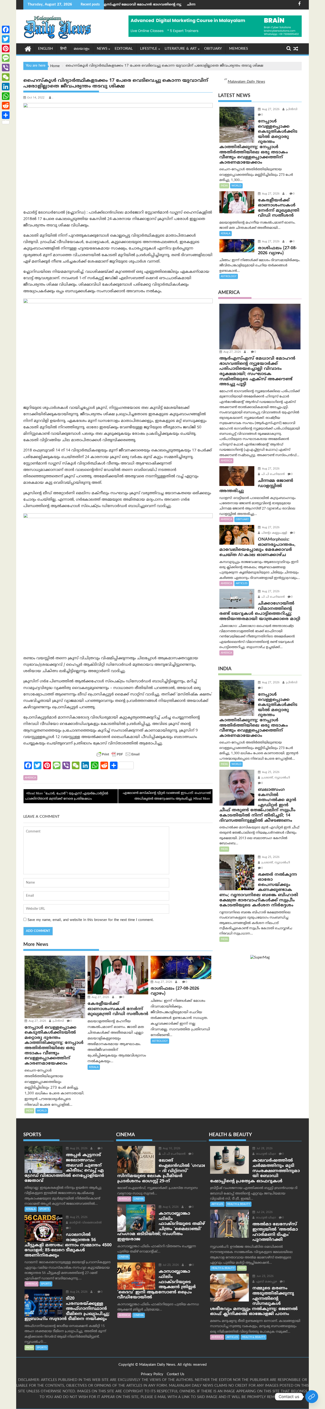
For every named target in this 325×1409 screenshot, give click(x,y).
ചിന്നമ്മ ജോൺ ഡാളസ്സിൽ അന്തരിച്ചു (166, 5)
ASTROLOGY (160, 1041)
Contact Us (175, 1374)
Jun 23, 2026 (265, 1276)
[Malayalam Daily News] (28, 48)
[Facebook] (5, 29)
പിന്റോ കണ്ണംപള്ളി (274, 533)
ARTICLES (241, 583)
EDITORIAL (124, 49)
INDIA (29, 1110)
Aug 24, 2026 (78, 1292)
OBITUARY (213, 49)
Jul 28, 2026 (264, 1148)
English (45, 49)
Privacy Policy (152, 1374)
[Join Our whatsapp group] (311, 1396)
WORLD (42, 1110)
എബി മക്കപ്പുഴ (266, 1282)
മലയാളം (81, 49)
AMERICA (30, 777)
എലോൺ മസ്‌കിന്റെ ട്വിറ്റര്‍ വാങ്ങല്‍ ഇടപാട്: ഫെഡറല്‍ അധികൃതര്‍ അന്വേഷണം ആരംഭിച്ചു (167, 796)
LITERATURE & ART (181, 49)
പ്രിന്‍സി (58, 1021)
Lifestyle (148, 49)
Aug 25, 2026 (270, 772)
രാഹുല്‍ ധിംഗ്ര (265, 1154)
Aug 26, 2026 (78, 1148)
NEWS (102, 49)
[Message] (5, 58)
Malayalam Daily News (246, 81)
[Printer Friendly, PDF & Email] (118, 754)
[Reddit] (5, 105)
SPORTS (44, 1209)
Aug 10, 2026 (171, 1148)
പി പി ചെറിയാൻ (273, 474)
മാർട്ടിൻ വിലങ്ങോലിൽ (85, 1223)
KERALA (93, 1067)
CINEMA (138, 1199)
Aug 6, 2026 (170, 1207)
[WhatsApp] (5, 96)
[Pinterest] (5, 48)
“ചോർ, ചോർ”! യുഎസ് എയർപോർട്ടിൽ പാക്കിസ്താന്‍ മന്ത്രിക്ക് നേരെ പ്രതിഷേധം (66, 796)
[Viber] (5, 67)
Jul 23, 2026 (170, 1265)
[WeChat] (5, 77)
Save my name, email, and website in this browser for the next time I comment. (91, 920)
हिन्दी (63, 49)
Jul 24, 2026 (264, 1212)
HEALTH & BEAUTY (238, 1204)
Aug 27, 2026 (37, 1021)
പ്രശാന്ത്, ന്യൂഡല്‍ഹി (275, 778)
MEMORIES (238, 49)
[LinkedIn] (5, 86)
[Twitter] (5, 39)
